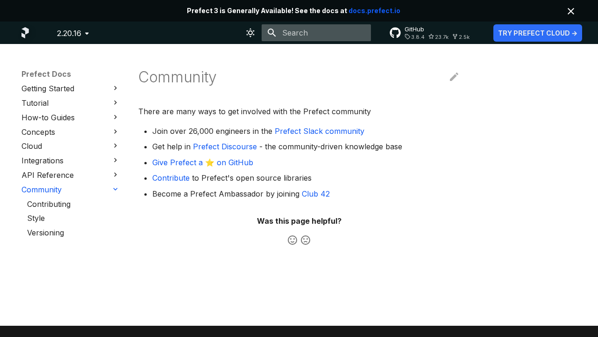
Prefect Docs (46, 74)
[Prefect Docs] (25, 32)
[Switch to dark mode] (250, 32)
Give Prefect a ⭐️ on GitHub (202, 162)
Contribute (171, 178)
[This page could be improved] (305, 240)
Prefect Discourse (225, 146)
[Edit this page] (454, 77)
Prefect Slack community (319, 131)
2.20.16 (69, 33)
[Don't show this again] (571, 11)
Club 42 (316, 193)
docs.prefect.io (374, 11)
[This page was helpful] (292, 240)
